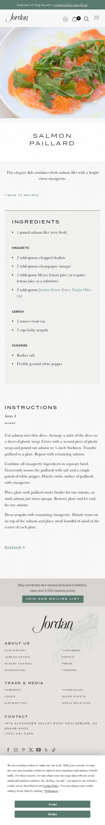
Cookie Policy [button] (51, 786)
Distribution (16, 703)
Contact (17, 717)
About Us (17, 643)
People (68, 657)
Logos (10, 696)
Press (67, 663)
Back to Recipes (22, 195)
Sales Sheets (74, 696)
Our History (15, 650)
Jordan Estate (17, 657)
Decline (52, 814)
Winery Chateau (19, 663)
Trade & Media (24, 683)
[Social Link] (8, 750)
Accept (52, 804)
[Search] (86, 20)
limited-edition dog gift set (70, 5)
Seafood (13, 547)
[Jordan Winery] (52, 623)
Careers (69, 670)
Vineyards (71, 650)
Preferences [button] (51, 791)
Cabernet (13, 690)
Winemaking (15, 670)
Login (65, 18)
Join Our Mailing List (53, 599)
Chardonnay (73, 690)
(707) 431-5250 (19, 733)
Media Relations (76, 703)
